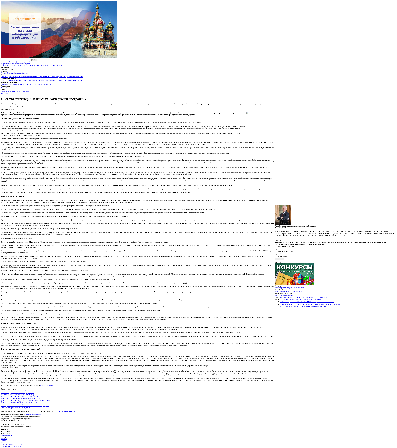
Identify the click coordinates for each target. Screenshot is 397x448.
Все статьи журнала (282, 291)
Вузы (9, 77)
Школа (3, 80)
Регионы (28, 80)
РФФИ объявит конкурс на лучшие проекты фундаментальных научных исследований (310, 304)
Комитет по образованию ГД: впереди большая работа (20, 402)
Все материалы (280, 288)
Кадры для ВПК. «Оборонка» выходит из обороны (19, 395)
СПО (7, 80)
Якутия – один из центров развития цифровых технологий (300, 299)
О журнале (4, 62)
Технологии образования (27, 84)
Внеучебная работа (76, 77)
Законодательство (19, 80)
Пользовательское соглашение (11, 444)
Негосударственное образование (36, 77)
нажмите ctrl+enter (46, 385)
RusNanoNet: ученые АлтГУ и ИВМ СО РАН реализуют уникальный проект (307, 302)
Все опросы (392, 240)
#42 (298, 291)
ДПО (11, 80)
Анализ (3, 88)
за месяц (301, 288)
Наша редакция (6, 435)
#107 (293, 291)
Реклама (4, 439)
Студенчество (77, 80)
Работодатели (11, 88)
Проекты (11, 62)
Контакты (32, 62)
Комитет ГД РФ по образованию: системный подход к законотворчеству (26, 400)
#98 (296, 291)
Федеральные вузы (62, 77)
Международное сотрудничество (43, 80)
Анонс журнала (280, 237)
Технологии (17, 91)
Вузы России (5, 93)
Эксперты (10, 73)
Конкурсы (25, 91)
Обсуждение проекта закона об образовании (16, 408)
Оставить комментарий (33, 415)
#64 (290, 291)
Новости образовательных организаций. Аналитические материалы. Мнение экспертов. (32, 64)
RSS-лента (289, 295)
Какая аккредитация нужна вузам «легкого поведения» (20, 398)
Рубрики (4, 73)
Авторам (4, 442)
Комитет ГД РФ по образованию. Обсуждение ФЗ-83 (20, 396)
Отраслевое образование (63, 80)
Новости (4, 77)
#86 (301, 291)
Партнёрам (5, 440)
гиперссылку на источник (66, 411)
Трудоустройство (22, 88)
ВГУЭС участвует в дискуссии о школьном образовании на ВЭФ (303, 306)
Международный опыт (44, 84)
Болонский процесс (18, 77)
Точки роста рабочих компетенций (13, 391)
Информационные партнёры (11, 446)
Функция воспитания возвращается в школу (16, 404)
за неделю (294, 288)
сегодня (288, 288)
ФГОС (49, 77)
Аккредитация (6, 84)
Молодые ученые (7, 91)
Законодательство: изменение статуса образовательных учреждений (25, 406)
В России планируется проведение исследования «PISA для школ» (303, 297)
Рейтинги (14, 84)
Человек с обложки (21, 73)
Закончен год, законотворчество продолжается (17, 393)
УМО (54, 77)
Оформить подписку (22, 62)
